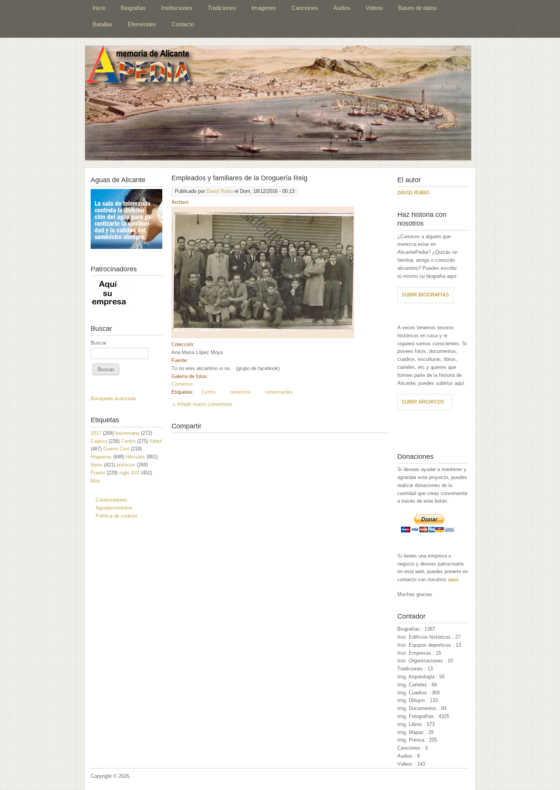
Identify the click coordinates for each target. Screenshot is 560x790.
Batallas (102, 24)
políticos (126, 465)
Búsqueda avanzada (113, 398)
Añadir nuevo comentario (204, 404)
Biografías (133, 8)
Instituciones (176, 8)
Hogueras (101, 457)
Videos (374, 8)
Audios (341, 8)
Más (95, 481)
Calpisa (99, 441)
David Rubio (219, 191)
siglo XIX (129, 473)
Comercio (181, 384)
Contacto (182, 24)
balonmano (127, 433)
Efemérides (142, 24)
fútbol (156, 441)
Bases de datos (417, 8)
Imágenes (263, 8)
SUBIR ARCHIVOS (423, 402)
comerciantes (279, 392)
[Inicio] (278, 102)
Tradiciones (222, 8)
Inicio (99, 8)
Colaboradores (111, 500)
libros (96, 465)
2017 (96, 433)
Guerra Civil (116, 449)
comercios (240, 392)
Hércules (135, 457)
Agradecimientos (114, 508)
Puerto (98, 473)
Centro (209, 392)
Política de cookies (117, 516)
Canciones (304, 8)
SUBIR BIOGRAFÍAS (425, 295)
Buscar (98, 343)
